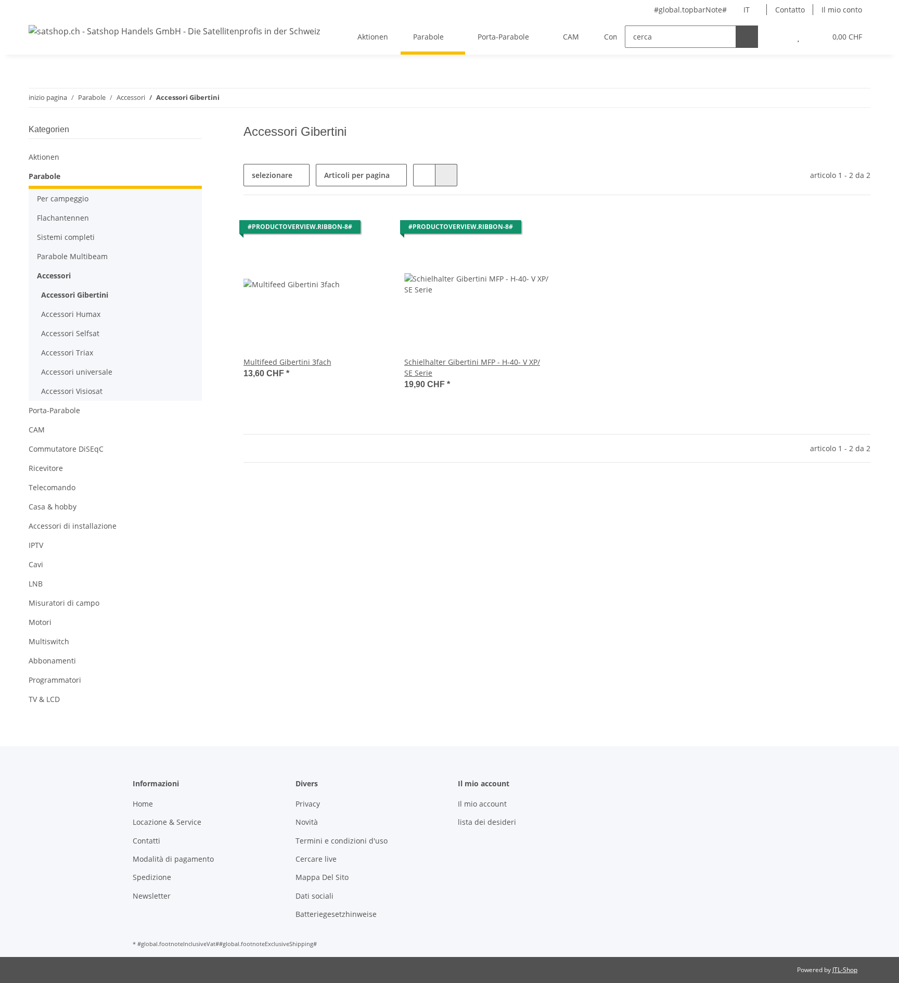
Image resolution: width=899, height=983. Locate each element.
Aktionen (44, 157)
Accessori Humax (70, 314)
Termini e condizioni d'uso (342, 841)
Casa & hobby (52, 507)
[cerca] (747, 36)
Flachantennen (63, 218)
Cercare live (316, 859)
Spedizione (152, 877)
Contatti (146, 841)
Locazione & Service (167, 822)
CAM (37, 430)
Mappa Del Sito (322, 877)
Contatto (790, 10)
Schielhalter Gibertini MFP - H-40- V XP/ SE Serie (472, 367)
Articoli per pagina (357, 175)
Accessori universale (76, 372)
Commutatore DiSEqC (66, 449)
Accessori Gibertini (74, 295)
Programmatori (55, 680)
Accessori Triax (67, 353)
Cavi (36, 564)
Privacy (308, 804)
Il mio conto (841, 10)
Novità (307, 822)
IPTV (36, 545)
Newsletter (152, 896)
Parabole (44, 176)
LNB (36, 584)
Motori (40, 622)
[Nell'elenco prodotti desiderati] (369, 229)
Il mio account (482, 804)
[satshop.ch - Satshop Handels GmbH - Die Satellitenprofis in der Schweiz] (174, 31)
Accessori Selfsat (70, 333)
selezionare (272, 175)
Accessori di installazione (73, 526)
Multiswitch (49, 641)
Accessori (54, 275)
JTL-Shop (844, 969)
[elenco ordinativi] (798, 37)
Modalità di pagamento (173, 859)
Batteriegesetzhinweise (336, 914)
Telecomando (52, 487)
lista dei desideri (487, 822)
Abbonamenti (52, 661)
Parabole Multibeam (72, 256)
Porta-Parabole (54, 410)
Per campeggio (62, 198)
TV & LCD (44, 699)
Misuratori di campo (64, 603)
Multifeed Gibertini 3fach (287, 362)
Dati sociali (314, 896)
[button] (777, 37)
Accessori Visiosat (71, 391)
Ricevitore (46, 468)
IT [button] (746, 10)
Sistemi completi (66, 237)
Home (143, 804)
